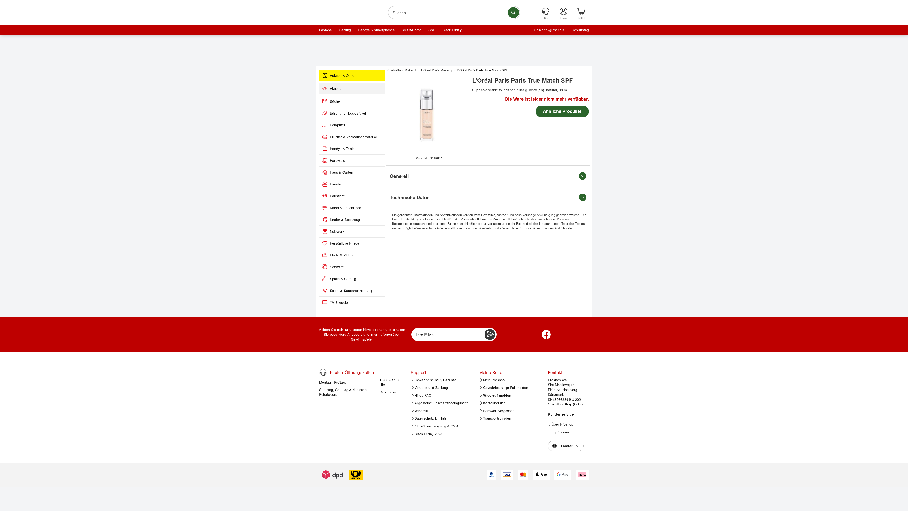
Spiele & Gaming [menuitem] (343, 278)
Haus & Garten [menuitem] (341, 172)
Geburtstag (580, 29)
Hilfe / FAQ (423, 395)
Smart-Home (411, 29)
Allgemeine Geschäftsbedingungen (442, 403)
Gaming (345, 29)
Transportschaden (497, 418)
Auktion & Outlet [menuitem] (342, 75)
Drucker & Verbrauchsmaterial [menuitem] (353, 136)
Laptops (325, 29)
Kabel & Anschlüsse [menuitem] (345, 207)
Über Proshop (562, 424)
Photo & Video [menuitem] (341, 255)
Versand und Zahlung (431, 387)
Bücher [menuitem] (335, 101)
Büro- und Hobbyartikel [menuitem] (348, 113)
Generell (399, 175)
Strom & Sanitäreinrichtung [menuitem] (351, 290)
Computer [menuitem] (337, 125)
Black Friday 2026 (428, 434)
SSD (431, 29)
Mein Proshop (494, 380)
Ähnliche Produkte (562, 111)
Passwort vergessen (499, 410)
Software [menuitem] (337, 266)
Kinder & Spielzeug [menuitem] (345, 219)
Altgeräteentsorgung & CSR (436, 426)
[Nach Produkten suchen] (513, 12)
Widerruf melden (497, 395)
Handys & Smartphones (376, 29)
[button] (427, 115)
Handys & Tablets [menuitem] (343, 148)
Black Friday (452, 29)
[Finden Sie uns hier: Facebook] (546, 334)
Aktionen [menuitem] (337, 88)
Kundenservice (561, 414)
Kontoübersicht (494, 403)
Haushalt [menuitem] (337, 184)
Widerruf (421, 410)
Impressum (560, 432)
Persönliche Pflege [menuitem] (344, 243)
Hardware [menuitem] (337, 160)
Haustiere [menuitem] (337, 196)
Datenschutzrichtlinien (432, 418)
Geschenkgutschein (549, 29)
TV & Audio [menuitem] (339, 302)
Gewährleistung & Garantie (436, 380)
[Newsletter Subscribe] (490, 334)
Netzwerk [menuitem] (337, 231)
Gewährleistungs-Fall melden (505, 387)
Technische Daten (410, 197)
